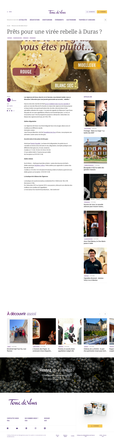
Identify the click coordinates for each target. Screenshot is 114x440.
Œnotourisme (47, 20)
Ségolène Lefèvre (39, 165)
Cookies (72, 435)
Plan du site (57, 436)
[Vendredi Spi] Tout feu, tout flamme (16, 350)
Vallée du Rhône (36, 346)
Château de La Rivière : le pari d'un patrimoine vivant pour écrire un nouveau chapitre (95, 350)
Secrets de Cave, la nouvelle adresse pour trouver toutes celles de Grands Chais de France (95, 206)
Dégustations (35, 20)
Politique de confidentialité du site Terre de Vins (86, 436)
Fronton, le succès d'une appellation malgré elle (66, 350)
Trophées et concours (87, 20)
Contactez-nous (13, 418)
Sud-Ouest (10, 37)
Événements (59, 20)
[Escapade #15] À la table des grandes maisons (94, 169)
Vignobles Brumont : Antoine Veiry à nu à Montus (93, 279)
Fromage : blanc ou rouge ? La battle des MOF (94, 132)
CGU (26, 421)
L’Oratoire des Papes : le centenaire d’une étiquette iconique (42, 350)
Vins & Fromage (87, 128)
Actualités (23, 20)
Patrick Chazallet (35, 143)
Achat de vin (25, 37)
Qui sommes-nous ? (31, 418)
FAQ (8, 421)
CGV (45, 421)
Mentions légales (65, 436)
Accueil (8, 25)
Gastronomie (71, 20)
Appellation (61, 346)
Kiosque (47, 418)
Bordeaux (86, 346)
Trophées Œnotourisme (89, 165)
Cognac (9, 346)
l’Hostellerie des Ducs (49, 132)
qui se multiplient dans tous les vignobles (57, 104)
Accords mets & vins (18, 37)
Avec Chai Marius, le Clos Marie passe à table (94, 242)
